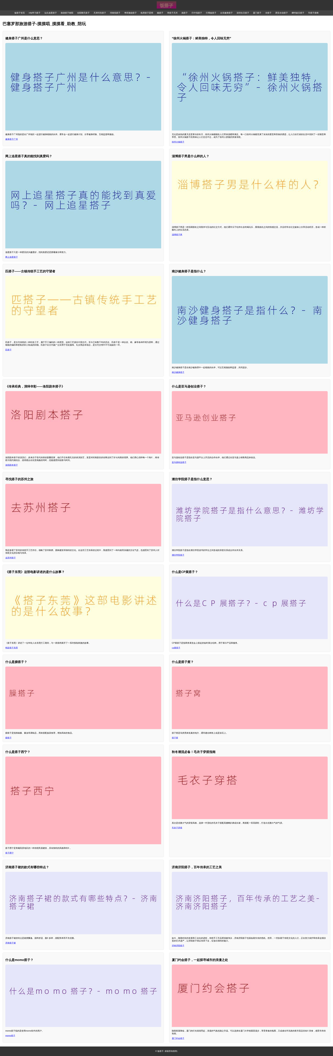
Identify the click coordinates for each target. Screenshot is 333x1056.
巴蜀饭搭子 (211, 13)
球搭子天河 (172, 13)
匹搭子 (8, 350)
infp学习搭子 (34, 13)
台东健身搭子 (226, 13)
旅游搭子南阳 (67, 13)
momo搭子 (10, 1036)
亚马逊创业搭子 (179, 462)
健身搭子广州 (11, 139)
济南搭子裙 (10, 943)
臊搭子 (8, 738)
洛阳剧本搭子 (11, 465)
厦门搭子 (257, 13)
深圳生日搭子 (243, 13)
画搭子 (184, 13)
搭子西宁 (9, 853)
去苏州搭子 (10, 558)
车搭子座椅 (313, 13)
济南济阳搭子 (178, 946)
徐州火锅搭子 (178, 142)
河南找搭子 (115, 13)
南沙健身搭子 (178, 372)
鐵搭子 (160, 13)
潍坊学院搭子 (178, 555)
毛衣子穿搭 (177, 828)
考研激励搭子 (130, 13)
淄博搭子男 (177, 235)
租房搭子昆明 (147, 13)
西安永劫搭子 (281, 13)
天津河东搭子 (100, 13)
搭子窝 (175, 738)
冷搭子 (268, 13)
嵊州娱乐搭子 (298, 13)
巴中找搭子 (197, 13)
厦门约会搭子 (178, 1038)
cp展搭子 (176, 648)
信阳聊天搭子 (83, 13)
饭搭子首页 (19, 13)
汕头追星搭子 (50, 13)
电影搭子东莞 (11, 648)
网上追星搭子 (11, 257)
